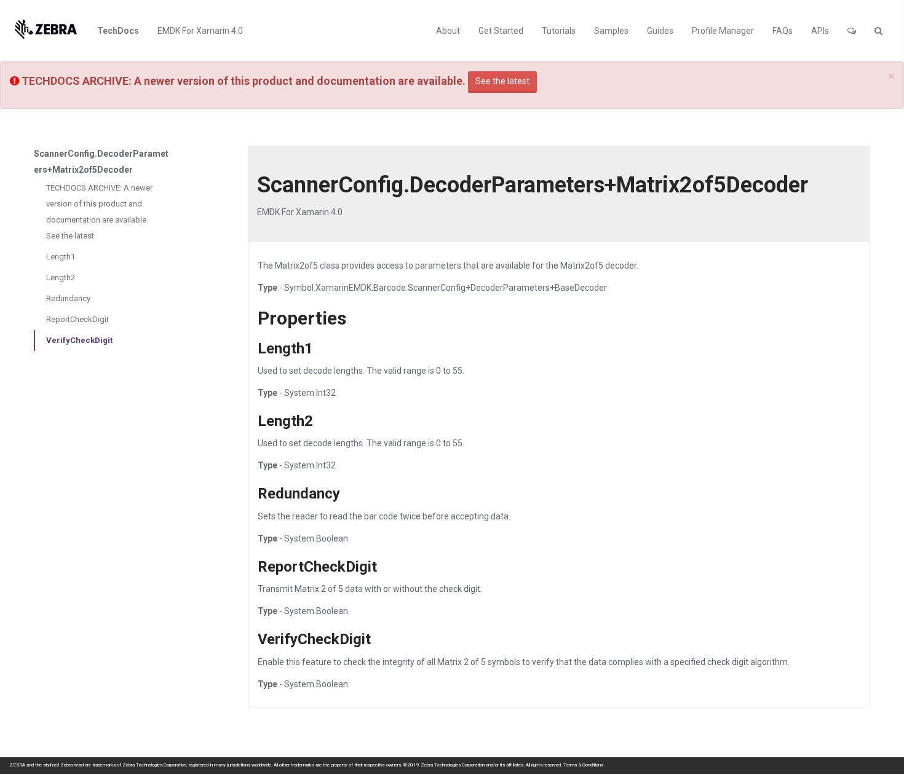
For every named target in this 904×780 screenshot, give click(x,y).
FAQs (782, 31)
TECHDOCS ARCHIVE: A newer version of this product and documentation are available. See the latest (99, 211)
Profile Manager (723, 31)
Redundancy (68, 298)
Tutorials (559, 31)
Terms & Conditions (583, 765)
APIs (820, 31)
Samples (611, 31)
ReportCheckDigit (77, 319)
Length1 (60, 256)
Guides (660, 31)
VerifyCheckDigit (79, 340)
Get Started (500, 31)
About (448, 31)
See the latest (502, 81)
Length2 (60, 277)
